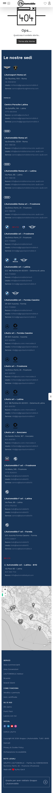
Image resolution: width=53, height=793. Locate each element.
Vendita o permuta (11, 693)
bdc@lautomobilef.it (20, 476)
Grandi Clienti (9, 683)
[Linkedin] (8, 726)
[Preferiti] (45, 3)
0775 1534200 (11, 473)
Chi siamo (7, 707)
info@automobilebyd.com (22, 575)
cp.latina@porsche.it (20, 115)
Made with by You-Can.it (14, 769)
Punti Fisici (8, 711)
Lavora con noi (9, 716)
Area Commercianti (11, 665)
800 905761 (10, 340)
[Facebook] (4, 726)
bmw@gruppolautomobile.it (24, 251)
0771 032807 (10, 539)
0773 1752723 (11, 506)
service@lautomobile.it (22, 549)
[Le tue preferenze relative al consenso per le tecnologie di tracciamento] (2, 594)
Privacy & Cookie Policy (13, 747)
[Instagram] (15, 726)
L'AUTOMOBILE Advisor (13, 674)
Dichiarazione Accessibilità (14, 752)
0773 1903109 (11, 112)
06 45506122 (10, 82)
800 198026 (10, 145)
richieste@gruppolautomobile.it (24, 85)
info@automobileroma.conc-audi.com (27, 148)
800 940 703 (10, 572)
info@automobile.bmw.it (21, 244)
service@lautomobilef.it (22, 482)
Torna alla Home (26, 41)
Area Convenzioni (10, 669)
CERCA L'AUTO (9, 732)
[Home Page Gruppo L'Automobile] (26, 3)
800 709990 (10, 241)
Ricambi (6, 678)
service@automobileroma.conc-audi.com (29, 155)
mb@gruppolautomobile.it (23, 350)
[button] (11, 608)
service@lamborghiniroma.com (25, 88)
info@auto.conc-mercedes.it (23, 343)
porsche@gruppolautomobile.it (25, 122)
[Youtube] (12, 726)
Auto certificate (10, 697)
